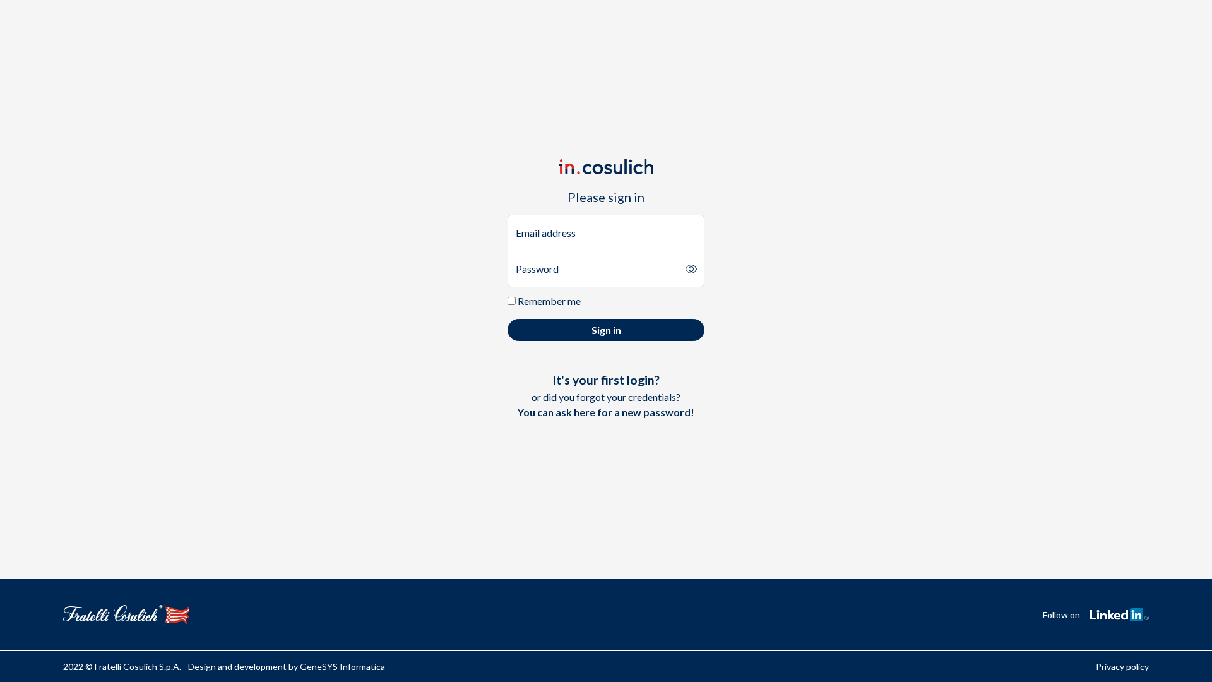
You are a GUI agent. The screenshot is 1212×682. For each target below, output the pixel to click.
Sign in (606, 330)
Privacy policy (1122, 666)
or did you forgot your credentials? (606, 395)
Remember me (548, 301)
